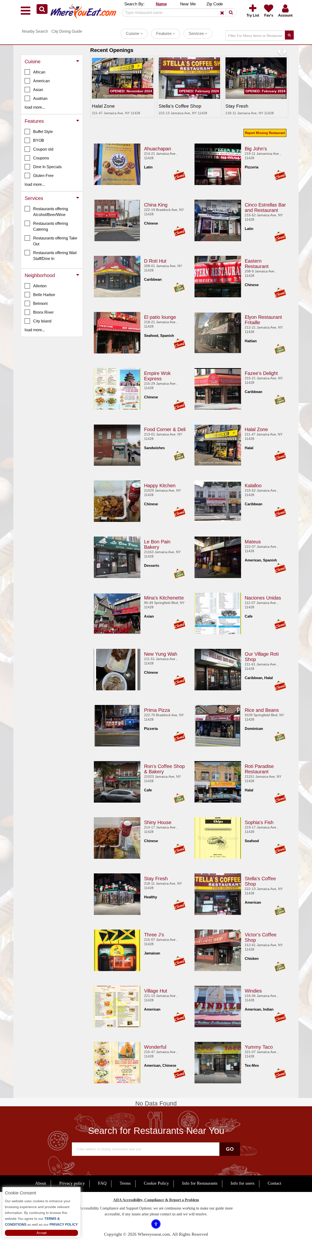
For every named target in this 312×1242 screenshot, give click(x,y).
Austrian (40, 98)
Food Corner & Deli (164, 429)
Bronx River (43, 312)
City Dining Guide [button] (66, 31)
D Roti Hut (155, 261)
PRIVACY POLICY (63, 1224)
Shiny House (157, 822)
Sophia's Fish (259, 822)
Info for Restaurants (199, 1183)
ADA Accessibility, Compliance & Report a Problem (156, 1200)
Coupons (41, 158)
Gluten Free (43, 176)
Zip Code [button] (214, 4)
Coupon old (43, 149)
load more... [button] (35, 107)
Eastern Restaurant (257, 263)
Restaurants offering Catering (50, 226)
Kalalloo (253, 485)
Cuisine (133, 33)
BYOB (38, 140)
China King (155, 204)
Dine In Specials (47, 167)
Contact (274, 1183)
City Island (42, 321)
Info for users (242, 1183)
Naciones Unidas (263, 597)
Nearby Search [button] (35, 31)
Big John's (256, 148)
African (39, 72)
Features (164, 33)
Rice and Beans (262, 710)
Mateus (253, 541)
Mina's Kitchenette (164, 597)
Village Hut (155, 991)
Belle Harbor (44, 295)
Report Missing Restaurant (265, 133)
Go (230, 1149)
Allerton (40, 286)
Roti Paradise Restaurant (259, 769)
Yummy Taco (259, 1047)
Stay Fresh (156, 878)
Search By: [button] (134, 4)
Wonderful (155, 1047)
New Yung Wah (160, 654)
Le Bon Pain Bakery (157, 544)
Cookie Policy (156, 1183)
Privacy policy (72, 1183)
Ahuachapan (157, 148)
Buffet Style (43, 132)
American (41, 81)
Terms (125, 1183)
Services (197, 33)
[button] (42, 9)
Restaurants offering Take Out (55, 241)
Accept (42, 1233)
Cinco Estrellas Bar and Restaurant (265, 207)
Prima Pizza (157, 710)
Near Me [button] (188, 4)
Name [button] (161, 4)
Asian (38, 90)
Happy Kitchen (160, 485)
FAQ (102, 1183)
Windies (253, 991)
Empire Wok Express (157, 376)
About (40, 1183)
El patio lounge (160, 317)
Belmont (40, 303)
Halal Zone (256, 429)
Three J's (154, 934)
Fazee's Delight (261, 373)
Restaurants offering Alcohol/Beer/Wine (50, 212)
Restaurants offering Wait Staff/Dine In (55, 256)
